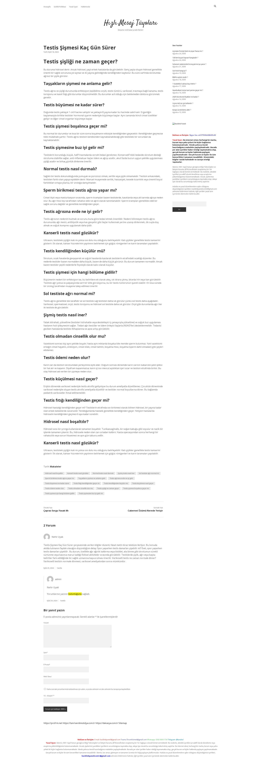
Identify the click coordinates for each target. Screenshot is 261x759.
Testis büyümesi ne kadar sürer (57, 483)
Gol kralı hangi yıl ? (180, 71)
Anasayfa (47, 7)
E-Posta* (47, 664)
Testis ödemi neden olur (54, 488)
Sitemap (123, 723)
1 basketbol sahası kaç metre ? (184, 84)
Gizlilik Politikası (60, 7)
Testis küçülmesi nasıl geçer (142, 483)
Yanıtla (59, 568)
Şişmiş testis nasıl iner (126, 473)
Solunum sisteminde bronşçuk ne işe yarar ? (189, 64)
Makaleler (55, 466)
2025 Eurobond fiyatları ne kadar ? (186, 97)
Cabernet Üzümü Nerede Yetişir (145, 510)
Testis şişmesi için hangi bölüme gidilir (59, 493)
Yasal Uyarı (73, 7)
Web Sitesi (47, 676)
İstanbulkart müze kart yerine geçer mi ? (188, 90)
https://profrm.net (53, 723)
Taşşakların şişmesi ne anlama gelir (91, 478)
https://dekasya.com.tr (106, 723)
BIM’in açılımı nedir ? (180, 77)
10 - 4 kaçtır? (49, 696)
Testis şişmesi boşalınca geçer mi (136, 488)
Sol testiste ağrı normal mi (149, 473)
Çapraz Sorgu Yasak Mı (56, 510)
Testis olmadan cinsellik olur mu (80, 488)
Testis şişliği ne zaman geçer (108, 488)
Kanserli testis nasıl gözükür (77, 473)
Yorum (46, 623)
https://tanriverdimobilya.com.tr (79, 723)
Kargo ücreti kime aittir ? (182, 110)
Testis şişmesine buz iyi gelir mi (91, 493)
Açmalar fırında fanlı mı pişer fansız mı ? (188, 51)
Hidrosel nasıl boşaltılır (54, 473)
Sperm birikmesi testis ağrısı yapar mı (59, 478)
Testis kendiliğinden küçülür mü (116, 483)
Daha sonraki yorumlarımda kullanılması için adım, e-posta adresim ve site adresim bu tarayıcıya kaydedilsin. (88, 689)
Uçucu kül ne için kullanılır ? (183, 103)
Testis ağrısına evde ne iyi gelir (121, 478)
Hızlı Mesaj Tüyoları (130, 23)
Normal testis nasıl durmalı (103, 473)
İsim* (46, 653)
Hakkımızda (85, 7)
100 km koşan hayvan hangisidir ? (185, 58)
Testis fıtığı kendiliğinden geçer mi (87, 483)
